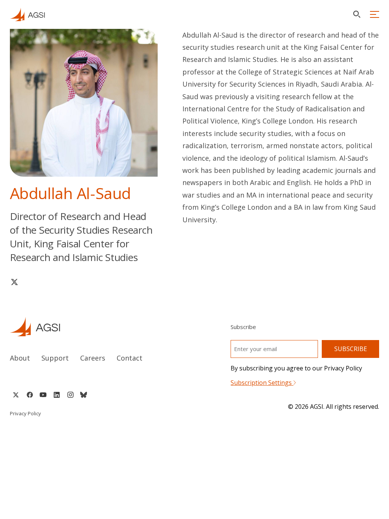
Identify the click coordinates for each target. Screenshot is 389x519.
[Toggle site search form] (357, 14)
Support (55, 357)
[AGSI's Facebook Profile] (29, 394)
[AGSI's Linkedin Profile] (57, 394)
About (20, 357)
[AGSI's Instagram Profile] (70, 394)
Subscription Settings (262, 382)
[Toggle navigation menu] (374, 14)
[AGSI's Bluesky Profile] (83, 394)
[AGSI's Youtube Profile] (43, 394)
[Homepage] (27, 14)
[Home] (95, 326)
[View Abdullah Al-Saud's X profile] (14, 281)
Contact (129, 357)
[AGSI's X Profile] (16, 394)
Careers (92, 357)
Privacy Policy (25, 413)
